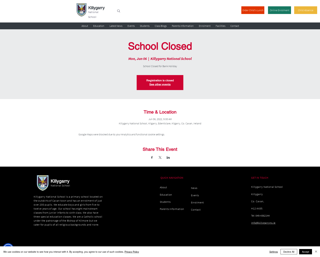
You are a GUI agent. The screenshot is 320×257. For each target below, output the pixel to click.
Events (195, 195)
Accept (305, 251)
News (194, 188)
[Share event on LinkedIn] (168, 157)
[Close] (316, 251)
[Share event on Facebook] (152, 157)
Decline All (288, 251)
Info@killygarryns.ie (263, 222)
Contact (196, 209)
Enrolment (197, 202)
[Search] (118, 10)
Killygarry (96, 7)
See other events (160, 84)
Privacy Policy (131, 251)
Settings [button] (273, 251)
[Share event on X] (160, 157)
